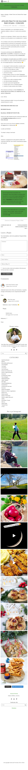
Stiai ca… (3, 401)
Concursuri (7, 220)
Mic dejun (3, 381)
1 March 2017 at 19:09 (13, 301)
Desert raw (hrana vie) (6, 370)
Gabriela (8, 313)
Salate (2, 398)
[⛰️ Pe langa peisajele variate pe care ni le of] (14, 427)
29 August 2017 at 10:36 (12, 314)
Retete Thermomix (5, 395)
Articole (6, 14)
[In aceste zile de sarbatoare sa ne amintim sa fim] (14, 508)
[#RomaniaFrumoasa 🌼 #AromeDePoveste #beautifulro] (14, 481)
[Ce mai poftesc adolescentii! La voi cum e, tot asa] (14, 563)
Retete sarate (4, 394)
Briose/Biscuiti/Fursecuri (6, 363)
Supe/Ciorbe (4, 403)
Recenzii (3, 388)
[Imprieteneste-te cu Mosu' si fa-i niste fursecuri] (14, 617)
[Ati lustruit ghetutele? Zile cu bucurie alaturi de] (14, 644)
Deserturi (3, 374)
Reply (2, 295)
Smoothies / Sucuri (5, 400)
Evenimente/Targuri (15, 220)
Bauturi (3, 361)
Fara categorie (4, 377)
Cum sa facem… (5, 369)
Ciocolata (3, 366)
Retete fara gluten (5, 389)
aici (4, 125)
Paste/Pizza (4, 384)
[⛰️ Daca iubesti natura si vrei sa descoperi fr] (14, 454)
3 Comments (22, 25)
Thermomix (22, 74)
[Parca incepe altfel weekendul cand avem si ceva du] (14, 671)
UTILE (21, 220)
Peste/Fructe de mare (6, 386)
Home (2, 14)
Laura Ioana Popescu (10, 284)
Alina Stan (10, 299)
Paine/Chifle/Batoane (6, 383)
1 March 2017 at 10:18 (11, 286)
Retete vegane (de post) (7, 397)
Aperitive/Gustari (5, 360)
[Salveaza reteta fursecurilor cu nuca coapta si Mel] (14, 590)
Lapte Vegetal (4, 380)
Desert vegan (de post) (6, 372)
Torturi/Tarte (4, 405)
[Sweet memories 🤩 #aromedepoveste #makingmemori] (14, 535)
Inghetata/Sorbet (5, 378)
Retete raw (4, 392)
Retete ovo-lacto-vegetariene (8, 391)
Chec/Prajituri (4, 364)
